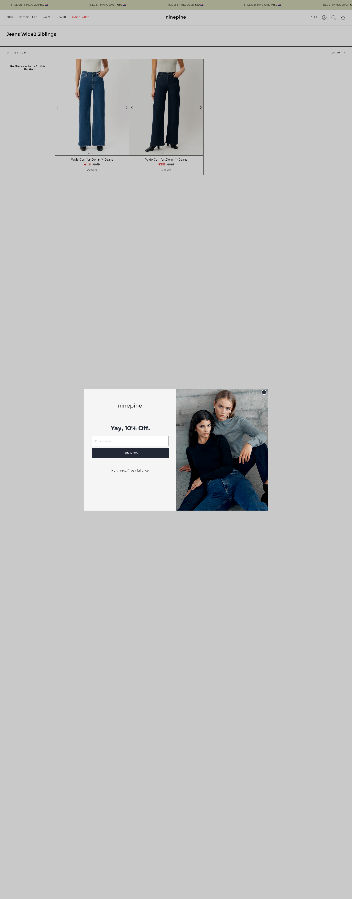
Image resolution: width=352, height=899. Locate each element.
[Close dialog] (264, 392)
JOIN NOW (130, 453)
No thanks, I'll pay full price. (130, 470)
